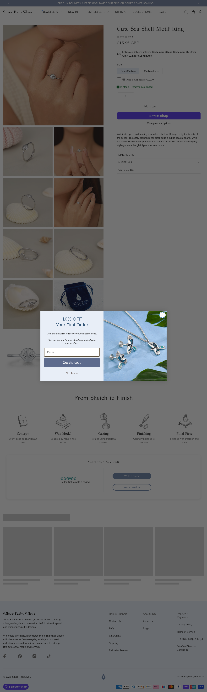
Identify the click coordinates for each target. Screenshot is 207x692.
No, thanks (72, 373)
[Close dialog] (162, 315)
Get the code (72, 362)
